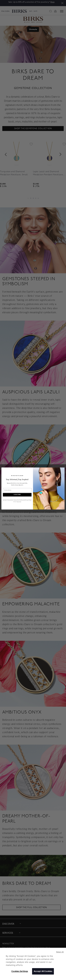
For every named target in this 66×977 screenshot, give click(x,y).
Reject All (60, 952)
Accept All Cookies (43, 971)
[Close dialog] (63, 468)
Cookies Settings (19, 971)
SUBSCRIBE (17, 495)
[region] (33, 962)
